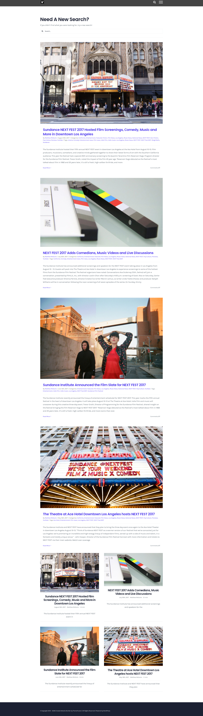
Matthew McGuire (51, 138)
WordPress (106, 711)
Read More (46, 168)
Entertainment (91, 138)
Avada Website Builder (63, 711)
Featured (99, 138)
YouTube (60, 140)
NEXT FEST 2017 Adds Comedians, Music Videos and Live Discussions (98, 252)
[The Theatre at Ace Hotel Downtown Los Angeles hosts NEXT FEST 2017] (101, 467)
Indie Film (104, 140)
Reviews (54, 140)
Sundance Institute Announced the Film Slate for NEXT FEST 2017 (94, 384)
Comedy (76, 140)
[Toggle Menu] (161, 2)
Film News (111, 138)
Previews (155, 257)
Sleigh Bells (155, 140)
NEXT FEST (146, 138)
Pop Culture (47, 140)
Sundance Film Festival (95, 391)
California (82, 138)
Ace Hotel (56, 520)
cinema (70, 140)
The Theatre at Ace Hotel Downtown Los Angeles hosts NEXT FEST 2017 (99, 514)
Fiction (105, 138)
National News (137, 138)
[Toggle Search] (154, 2)
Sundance (46, 142)
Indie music (112, 140)
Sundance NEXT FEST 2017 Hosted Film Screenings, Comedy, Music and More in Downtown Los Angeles (100, 131)
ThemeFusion (77, 711)
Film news (97, 140)
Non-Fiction (154, 138)
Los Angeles (119, 138)
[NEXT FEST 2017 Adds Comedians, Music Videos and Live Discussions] (101, 212)
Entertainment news (86, 140)
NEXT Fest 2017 (146, 140)
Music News (128, 138)
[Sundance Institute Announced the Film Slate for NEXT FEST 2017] (101, 338)
